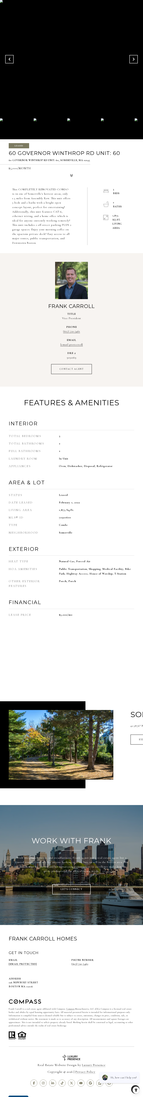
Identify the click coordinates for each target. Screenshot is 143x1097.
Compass (70, 1009)
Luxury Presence (94, 1065)
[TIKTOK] (62, 1083)
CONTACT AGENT (71, 369)
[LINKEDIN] (52, 1083)
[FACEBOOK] (33, 1083)
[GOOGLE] (90, 1083)
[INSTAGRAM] (43, 1083)
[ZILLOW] (99, 1083)
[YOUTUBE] (80, 1083)
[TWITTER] (71, 1083)
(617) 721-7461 (71, 331)
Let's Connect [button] (71, 889)
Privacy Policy (85, 1072)
